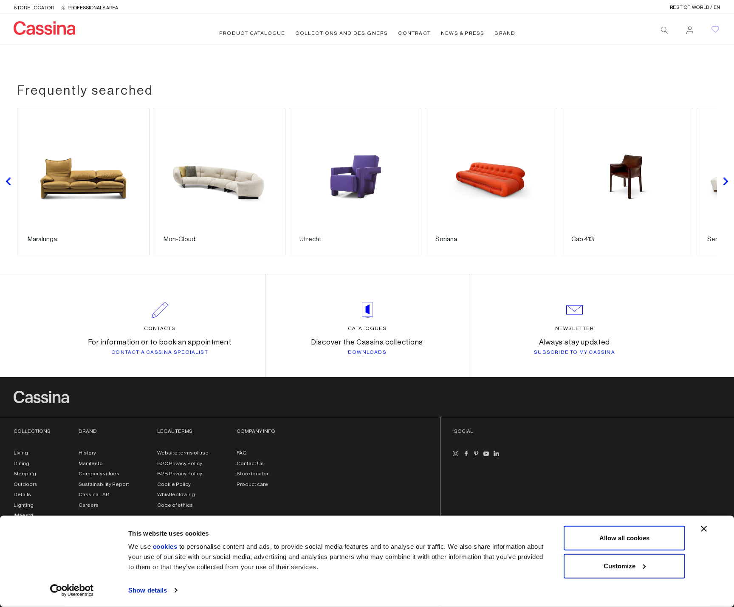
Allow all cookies (624, 538)
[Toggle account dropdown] (690, 27)
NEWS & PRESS (462, 33)
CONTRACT (414, 33)
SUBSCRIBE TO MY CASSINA (574, 352)
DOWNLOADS (367, 352)
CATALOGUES (367, 328)
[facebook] (466, 457)
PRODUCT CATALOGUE (252, 33)
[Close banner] (704, 529)
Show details (147, 590)
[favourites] (715, 29)
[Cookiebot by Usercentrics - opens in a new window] (72, 590)
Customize (619, 565)
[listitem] (83, 181)
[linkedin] (496, 457)
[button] (8, 181)
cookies (165, 546)
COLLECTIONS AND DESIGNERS (341, 33)
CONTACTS (159, 328)
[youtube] (486, 457)
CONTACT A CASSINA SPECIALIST (159, 352)
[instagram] (456, 457)
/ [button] (695, 7)
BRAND (504, 33)
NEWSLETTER (574, 328)
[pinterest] (476, 457)
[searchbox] (664, 30)
